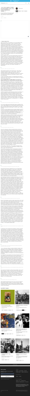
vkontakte (20, 376)
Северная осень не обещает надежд (21, 354)
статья (22, 335)
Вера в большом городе (5, 305)
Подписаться (7, 376)
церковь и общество (19, 335)
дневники (3, 359)
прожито (6, 359)
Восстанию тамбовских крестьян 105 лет (21, 307)
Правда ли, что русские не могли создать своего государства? (6, 330)
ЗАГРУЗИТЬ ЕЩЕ (15, 364)
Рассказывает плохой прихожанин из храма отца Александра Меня (21, 332)
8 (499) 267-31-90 (23, 380)
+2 (24, 335)
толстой (17, 12)
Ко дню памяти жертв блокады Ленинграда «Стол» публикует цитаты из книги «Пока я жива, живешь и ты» (21, 357)
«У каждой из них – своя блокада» (5, 354)
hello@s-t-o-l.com (18, 380)
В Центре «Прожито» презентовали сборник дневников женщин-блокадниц (7, 356)
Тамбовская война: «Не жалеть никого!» (22, 306)
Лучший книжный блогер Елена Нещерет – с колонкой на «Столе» (7, 307)
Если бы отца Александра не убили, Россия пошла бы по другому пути (21, 330)
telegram (17, 376)
